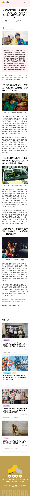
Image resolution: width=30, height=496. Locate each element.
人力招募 (21, 482)
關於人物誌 (5, 479)
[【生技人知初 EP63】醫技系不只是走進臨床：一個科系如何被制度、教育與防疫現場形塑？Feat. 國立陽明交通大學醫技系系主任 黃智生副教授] (15, 324)
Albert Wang (13, 21)
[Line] (20, 476)
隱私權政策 (13, 479)
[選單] (27, 2)
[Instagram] (13, 476)
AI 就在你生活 (7, 373)
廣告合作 (14, 482)
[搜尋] (24, 2)
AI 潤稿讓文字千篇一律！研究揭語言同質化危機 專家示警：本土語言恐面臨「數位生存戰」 (14, 377)
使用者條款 (21, 479)
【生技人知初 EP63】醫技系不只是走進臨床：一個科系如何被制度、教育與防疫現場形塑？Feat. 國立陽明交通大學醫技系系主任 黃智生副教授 (15, 345)
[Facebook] (9, 476)
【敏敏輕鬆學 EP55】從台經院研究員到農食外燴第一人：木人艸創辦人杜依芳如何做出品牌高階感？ (15, 410)
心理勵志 (6, 438)
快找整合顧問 (15, 487)
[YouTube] (16, 476)
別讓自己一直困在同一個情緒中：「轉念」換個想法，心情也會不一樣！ (14, 442)
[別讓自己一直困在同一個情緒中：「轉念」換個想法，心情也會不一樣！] (15, 422)
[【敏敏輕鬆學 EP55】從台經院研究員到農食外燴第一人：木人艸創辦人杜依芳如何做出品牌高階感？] (15, 390)
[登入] (22, 2)
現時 (14, 373)
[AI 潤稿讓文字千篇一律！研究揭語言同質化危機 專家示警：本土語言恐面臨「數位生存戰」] (15, 357)
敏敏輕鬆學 (6, 405)
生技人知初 (6, 340)
